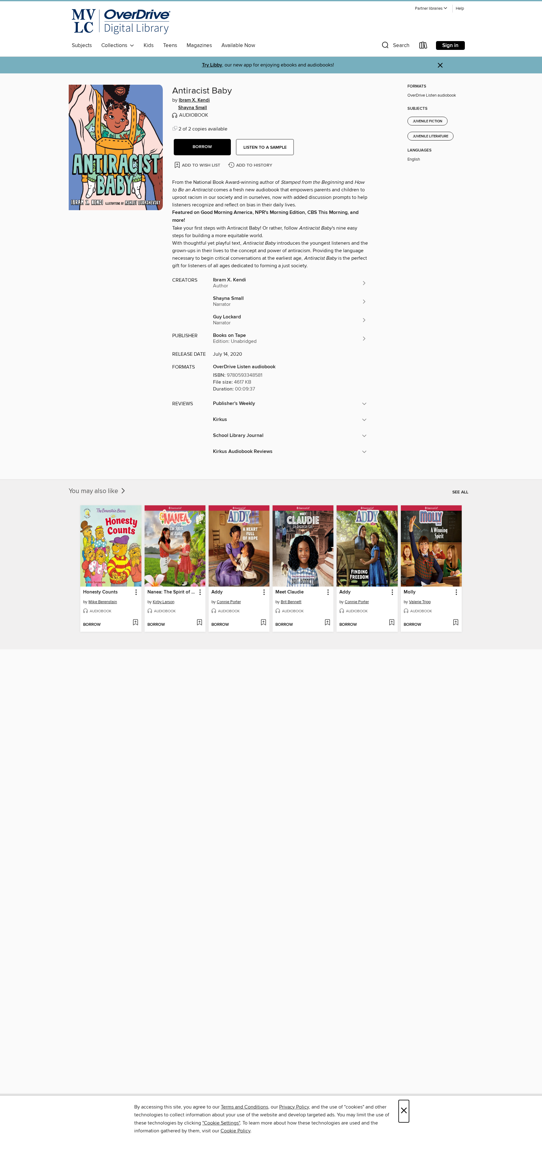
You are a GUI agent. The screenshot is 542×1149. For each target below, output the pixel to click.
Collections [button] (115, 45)
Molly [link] (410, 592)
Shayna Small (192, 108)
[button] (431, 8)
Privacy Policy (294, 1107)
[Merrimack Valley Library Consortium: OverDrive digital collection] (121, 21)
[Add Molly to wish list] (456, 623)
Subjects (82, 45)
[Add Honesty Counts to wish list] (135, 623)
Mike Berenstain (102, 601)
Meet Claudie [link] (289, 592)
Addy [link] (217, 592)
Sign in (450, 45)
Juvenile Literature (430, 136)
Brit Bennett (291, 601)
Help (460, 8)
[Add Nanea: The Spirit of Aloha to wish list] (199, 623)
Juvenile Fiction (427, 121)
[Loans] (423, 46)
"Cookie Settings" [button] (221, 1123)
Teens (170, 45)
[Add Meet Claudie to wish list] (327, 623)
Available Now (238, 45)
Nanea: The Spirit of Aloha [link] (172, 592)
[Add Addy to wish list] (263, 623)
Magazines (199, 45)
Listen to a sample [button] (265, 147)
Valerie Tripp (420, 601)
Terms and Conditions (244, 1107)
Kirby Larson (163, 601)
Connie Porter (229, 601)
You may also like (94, 491)
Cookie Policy (235, 1131)
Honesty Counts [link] (100, 592)
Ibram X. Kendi (194, 100)
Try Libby (212, 65)
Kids (149, 45)
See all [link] (460, 492)
